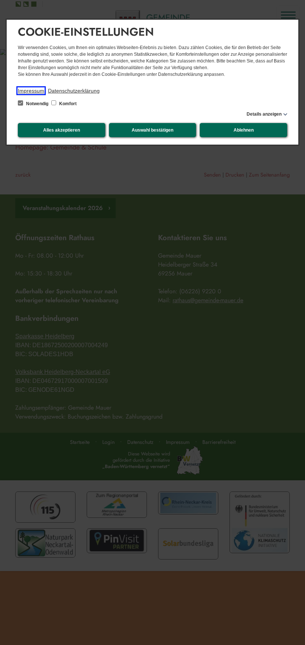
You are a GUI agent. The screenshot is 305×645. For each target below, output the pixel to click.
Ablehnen (244, 130)
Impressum (31, 91)
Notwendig (37, 103)
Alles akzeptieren (61, 130)
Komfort (67, 103)
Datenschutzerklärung (74, 91)
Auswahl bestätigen (152, 130)
